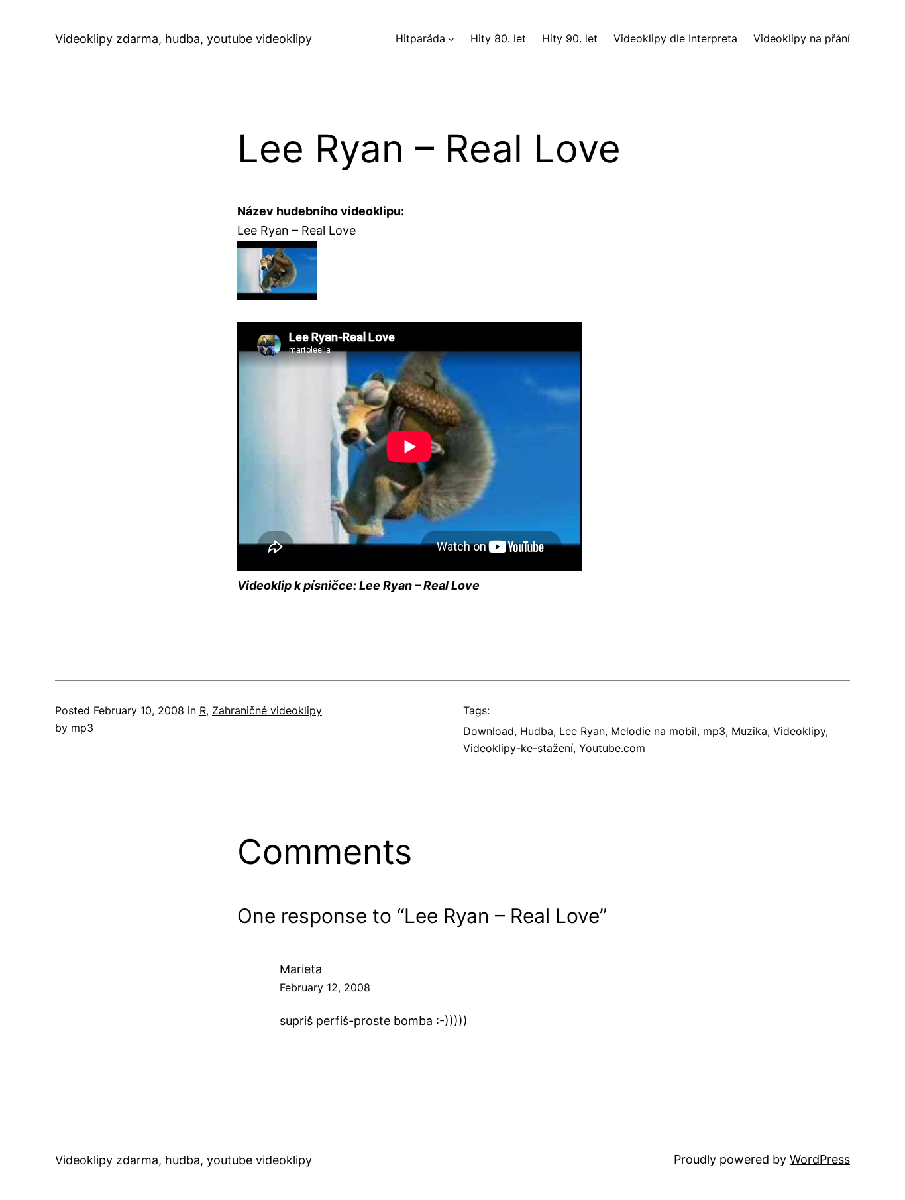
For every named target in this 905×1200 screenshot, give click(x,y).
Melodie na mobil (654, 730)
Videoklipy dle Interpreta (675, 38)
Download (488, 730)
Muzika (749, 730)
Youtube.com (612, 748)
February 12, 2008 (325, 987)
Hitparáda (420, 38)
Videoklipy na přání (801, 38)
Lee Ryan (582, 730)
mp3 (714, 730)
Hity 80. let (498, 38)
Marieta (301, 969)
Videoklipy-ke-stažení (518, 748)
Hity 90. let (570, 38)
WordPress (820, 1159)
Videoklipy (799, 730)
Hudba (536, 730)
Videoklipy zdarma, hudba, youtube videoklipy (183, 39)
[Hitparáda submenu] (451, 39)
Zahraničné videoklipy (267, 710)
